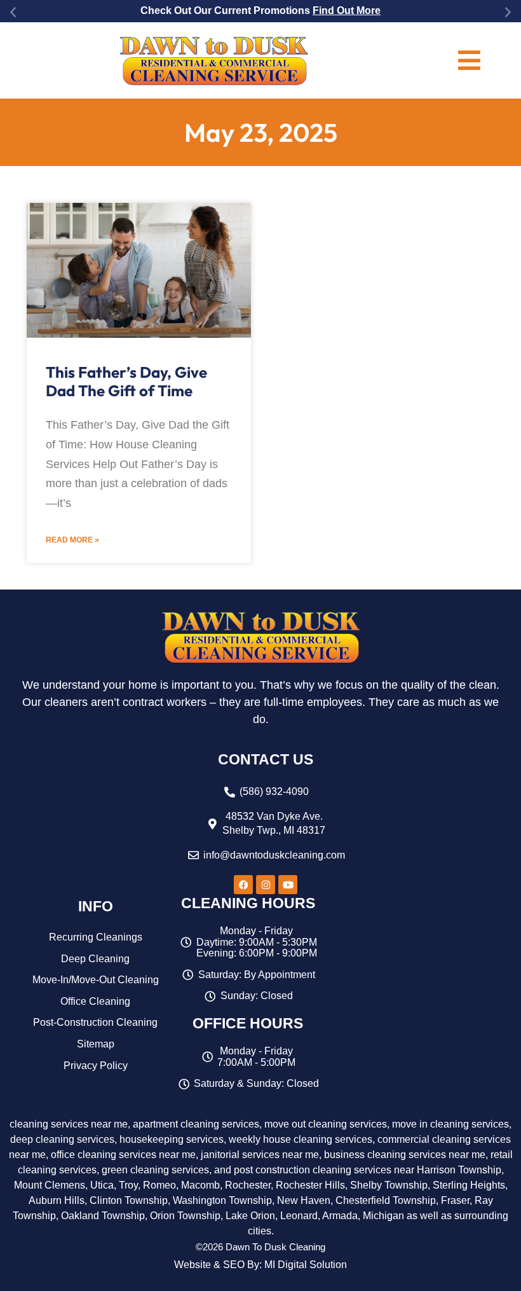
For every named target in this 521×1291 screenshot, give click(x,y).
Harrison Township (459, 1169)
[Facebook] (243, 884)
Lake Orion (250, 1215)
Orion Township (185, 1215)
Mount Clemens (49, 1185)
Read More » (72, 539)
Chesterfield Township (385, 1200)
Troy (128, 1185)
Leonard (299, 1215)
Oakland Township (103, 1215)
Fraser (455, 1200)
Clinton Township (129, 1200)
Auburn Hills (57, 1200)
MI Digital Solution (305, 1264)
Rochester (248, 1185)
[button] (13, 11)
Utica (102, 1185)
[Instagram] (265, 884)
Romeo (159, 1185)
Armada (340, 1215)
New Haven (303, 1200)
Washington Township (222, 1200)
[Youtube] (287, 884)
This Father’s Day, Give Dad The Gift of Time (126, 381)
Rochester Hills (310, 1185)
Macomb (200, 1185)
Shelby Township (389, 1185)
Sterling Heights (469, 1185)
